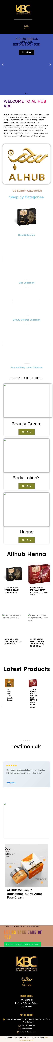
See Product (14, 601)
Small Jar (11, 905)
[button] (2, 64)
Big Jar (21, 905)
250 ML (30, 709)
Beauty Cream (27, 423)
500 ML (30, 712)
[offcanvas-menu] (50, 16)
